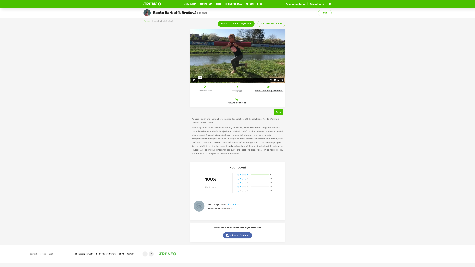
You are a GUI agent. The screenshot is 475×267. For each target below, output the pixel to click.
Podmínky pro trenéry (106, 254)
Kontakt (130, 254)
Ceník (219, 4)
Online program (233, 4)
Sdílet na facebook (240, 235)
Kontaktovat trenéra (271, 23)
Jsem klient (190, 4)
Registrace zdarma (295, 4)
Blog (260, 4)
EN (330, 4)
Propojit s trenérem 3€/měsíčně (236, 23)
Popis (278, 112)
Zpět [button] (325, 13)
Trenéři (250, 4)
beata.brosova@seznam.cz (269, 90)
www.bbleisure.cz (237, 102)
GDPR (121, 254)
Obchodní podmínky (84, 254)
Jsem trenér (206, 4)
